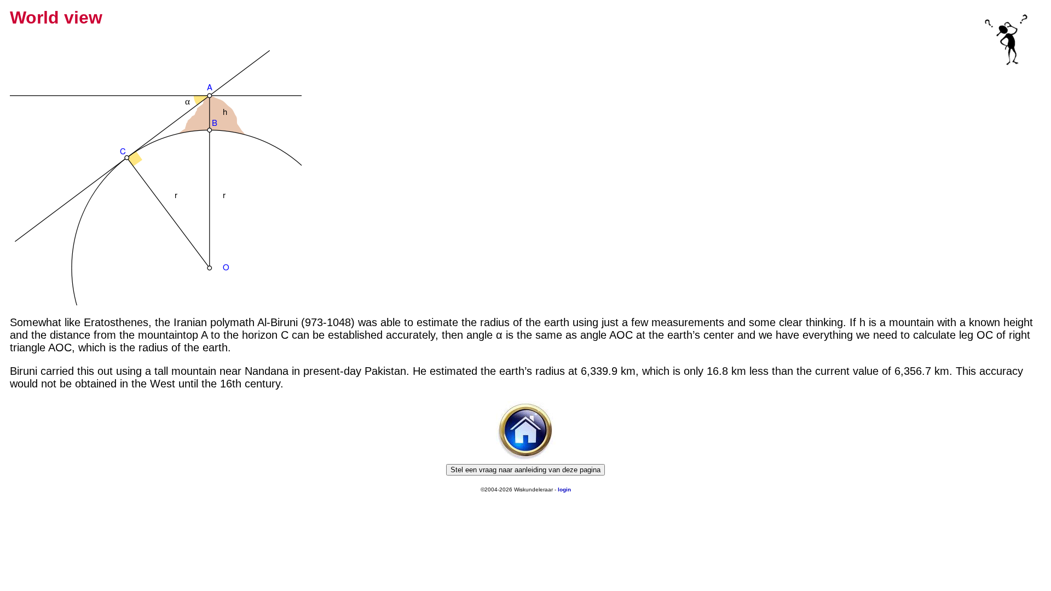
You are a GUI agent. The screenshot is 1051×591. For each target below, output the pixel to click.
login (564, 489)
